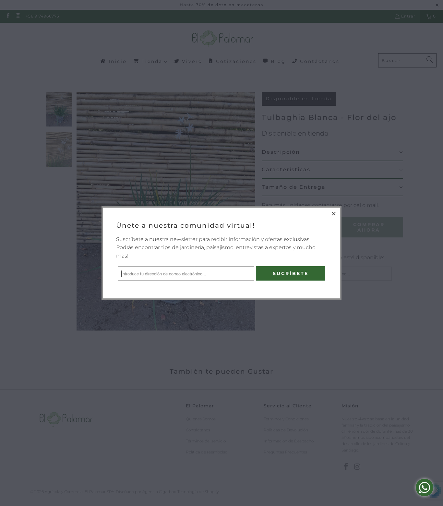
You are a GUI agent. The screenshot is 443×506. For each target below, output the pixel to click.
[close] (334, 213)
